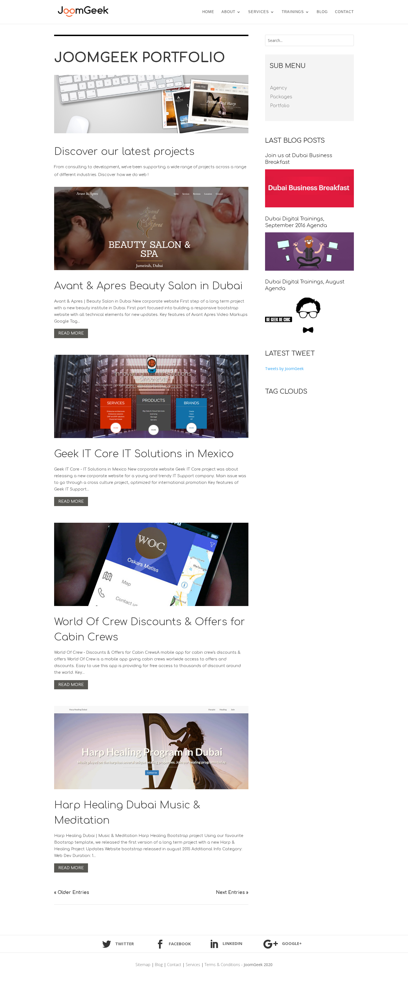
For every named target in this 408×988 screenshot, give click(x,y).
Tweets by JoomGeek (284, 368)
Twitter (124, 943)
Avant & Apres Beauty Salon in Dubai (148, 285)
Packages (281, 96)
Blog (322, 12)
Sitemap (142, 964)
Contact (344, 12)
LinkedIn (232, 943)
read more (71, 333)
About (228, 12)
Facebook (180, 943)
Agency (278, 88)
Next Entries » (232, 892)
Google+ (292, 943)
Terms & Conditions (222, 964)
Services (193, 964)
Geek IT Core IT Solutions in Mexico (144, 453)
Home (208, 12)
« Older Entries (71, 892)
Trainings (293, 12)
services (258, 12)
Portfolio (279, 105)
